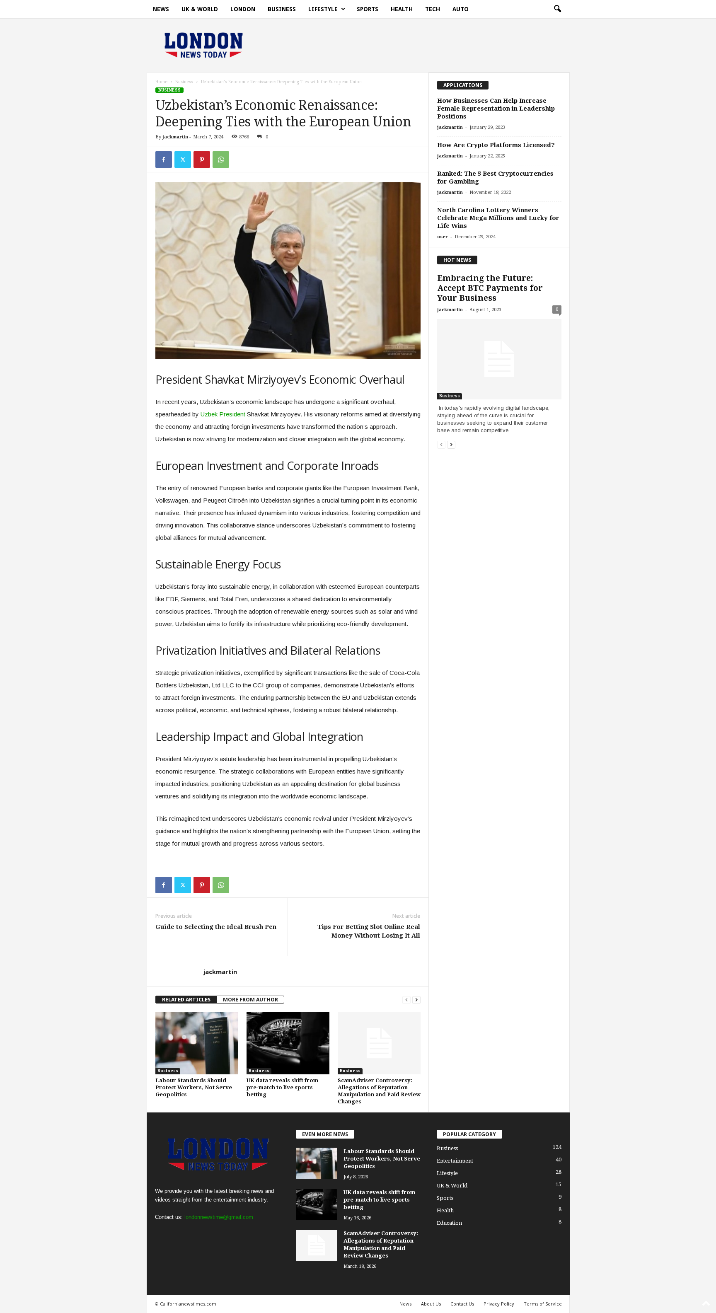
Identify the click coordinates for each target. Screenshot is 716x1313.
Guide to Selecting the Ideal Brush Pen (215, 927)
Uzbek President (223, 414)
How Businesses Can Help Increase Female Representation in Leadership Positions (496, 108)
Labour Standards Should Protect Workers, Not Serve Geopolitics (193, 1087)
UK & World (199, 9)
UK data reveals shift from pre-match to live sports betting (282, 1087)
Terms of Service (543, 1304)
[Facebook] (163, 159)
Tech (432, 9)
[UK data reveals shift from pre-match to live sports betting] (288, 1043)
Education (449, 1223)
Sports (367, 9)
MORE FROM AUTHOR (250, 999)
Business (282, 9)
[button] (557, 9)
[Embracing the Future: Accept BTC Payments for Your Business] (499, 359)
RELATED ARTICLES (186, 999)
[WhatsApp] (221, 159)
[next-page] (416, 999)
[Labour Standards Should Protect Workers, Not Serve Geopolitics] (196, 1043)
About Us (431, 1304)
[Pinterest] (202, 159)
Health (402, 9)
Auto (460, 9)
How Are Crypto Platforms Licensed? (496, 145)
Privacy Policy (499, 1304)
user (442, 236)
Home (161, 82)
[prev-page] (406, 999)
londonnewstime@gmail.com (218, 1217)
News (161, 9)
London (242, 9)
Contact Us (462, 1304)
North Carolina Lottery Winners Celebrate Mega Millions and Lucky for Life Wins (498, 218)
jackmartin (175, 137)
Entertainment (455, 1161)
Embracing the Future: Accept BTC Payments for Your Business (490, 288)
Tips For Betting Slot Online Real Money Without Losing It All (368, 931)
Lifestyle (323, 9)
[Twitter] (182, 159)
